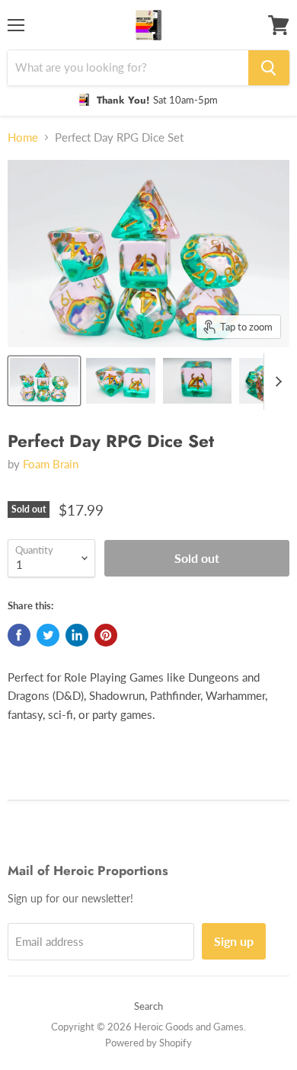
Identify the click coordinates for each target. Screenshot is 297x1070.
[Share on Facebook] (19, 635)
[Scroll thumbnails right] (275, 381)
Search (148, 1006)
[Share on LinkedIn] (76, 635)
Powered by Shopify (148, 1042)
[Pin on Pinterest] (105, 635)
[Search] (268, 67)
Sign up (234, 941)
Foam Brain (50, 464)
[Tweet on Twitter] (48, 635)
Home (23, 137)
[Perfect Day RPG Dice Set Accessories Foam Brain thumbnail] (44, 380)
